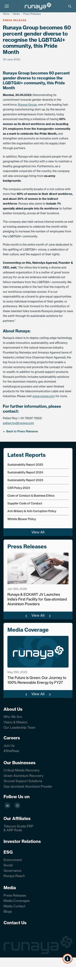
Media (16, 13)
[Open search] (69, 6)
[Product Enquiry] (67, 958)
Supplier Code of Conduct (24, 503)
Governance (12, 871)
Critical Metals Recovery (21, 770)
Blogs (8, 911)
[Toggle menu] (7, 6)
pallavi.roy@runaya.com (18, 423)
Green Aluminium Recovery (23, 776)
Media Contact (14, 906)
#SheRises (11, 751)
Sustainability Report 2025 (25, 464)
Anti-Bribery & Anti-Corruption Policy (31, 511)
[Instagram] (17, 806)
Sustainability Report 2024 (25, 472)
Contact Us (15, 922)
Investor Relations (22, 841)
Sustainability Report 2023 (25, 480)
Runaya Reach (14, 876)
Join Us (9, 746)
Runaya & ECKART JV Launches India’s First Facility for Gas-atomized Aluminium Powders (37, 599)
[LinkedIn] (7, 806)
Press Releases (32, 13)
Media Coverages (17, 901)
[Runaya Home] (38, 6)
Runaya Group (27, 104)
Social (8, 865)
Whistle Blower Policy (21, 519)
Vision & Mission (15, 722)
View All (38, 532)
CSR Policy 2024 (18, 488)
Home (6, 13)
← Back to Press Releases (20, 431)
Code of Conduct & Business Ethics (30, 495)
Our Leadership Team (19, 727)
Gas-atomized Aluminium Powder (28, 786)
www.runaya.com (43, 396)
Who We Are (13, 717)
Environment (13, 860)
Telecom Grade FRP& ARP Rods (18, 828)
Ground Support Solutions (23, 781)
